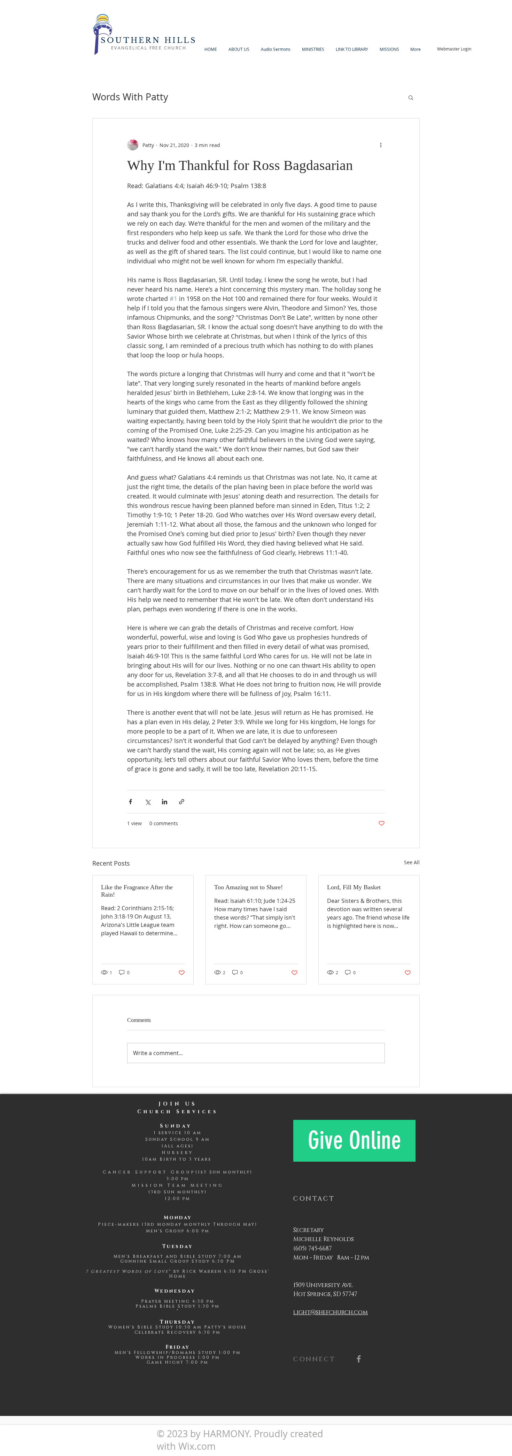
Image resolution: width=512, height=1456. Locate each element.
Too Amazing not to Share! (248, 887)
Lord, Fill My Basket (354, 887)
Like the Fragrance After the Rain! (137, 891)
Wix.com (197, 1446)
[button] (411, 97)
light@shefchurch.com (330, 1312)
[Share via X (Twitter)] (147, 801)
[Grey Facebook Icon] (359, 1359)
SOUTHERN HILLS (149, 40)
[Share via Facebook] (130, 801)
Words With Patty (130, 97)
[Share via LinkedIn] (164, 801)
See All (412, 862)
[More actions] (381, 145)
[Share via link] (181, 801)
